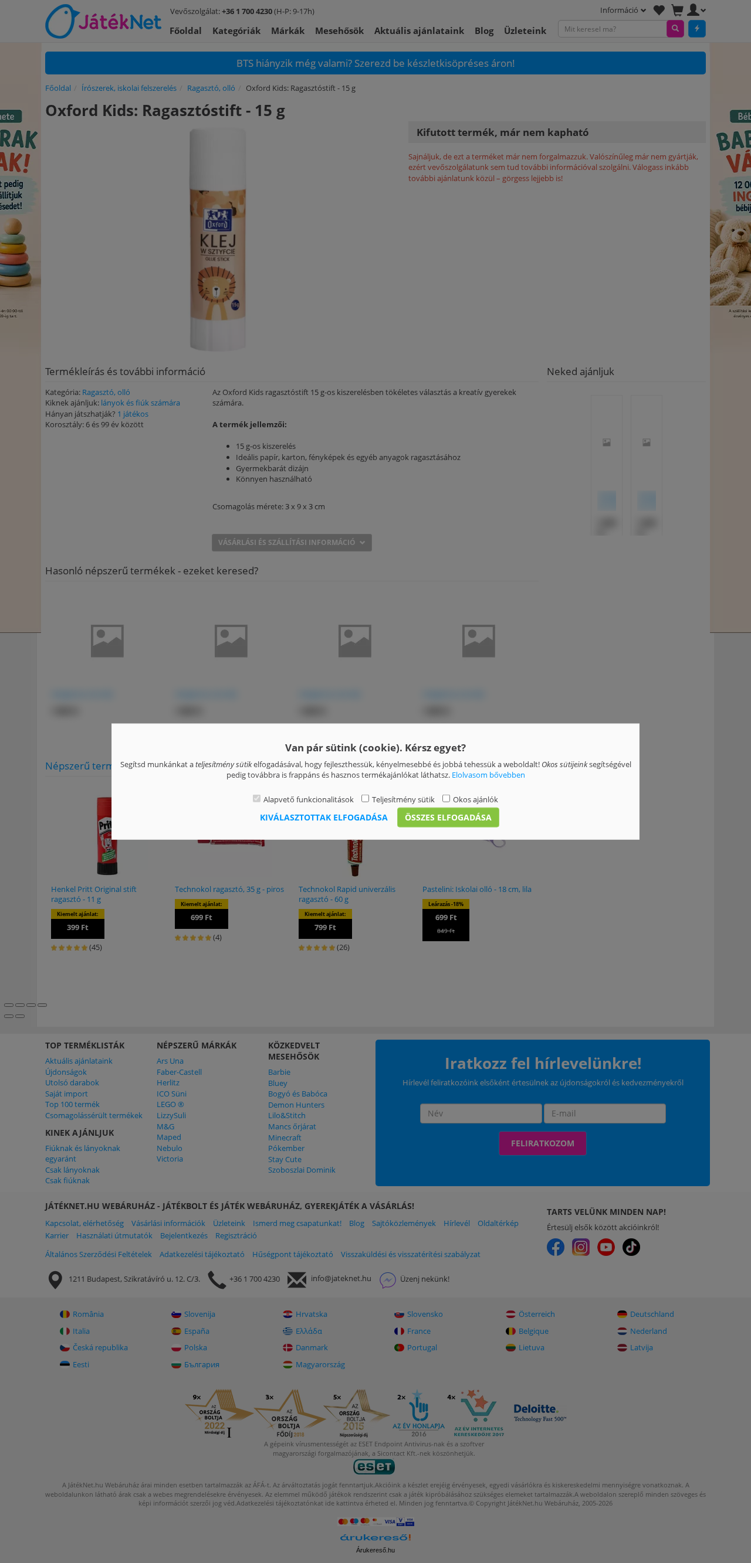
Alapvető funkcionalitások (308, 799)
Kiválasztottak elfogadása (324, 817)
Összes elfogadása (448, 817)
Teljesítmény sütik (403, 799)
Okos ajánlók (475, 799)
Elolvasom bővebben (488, 774)
